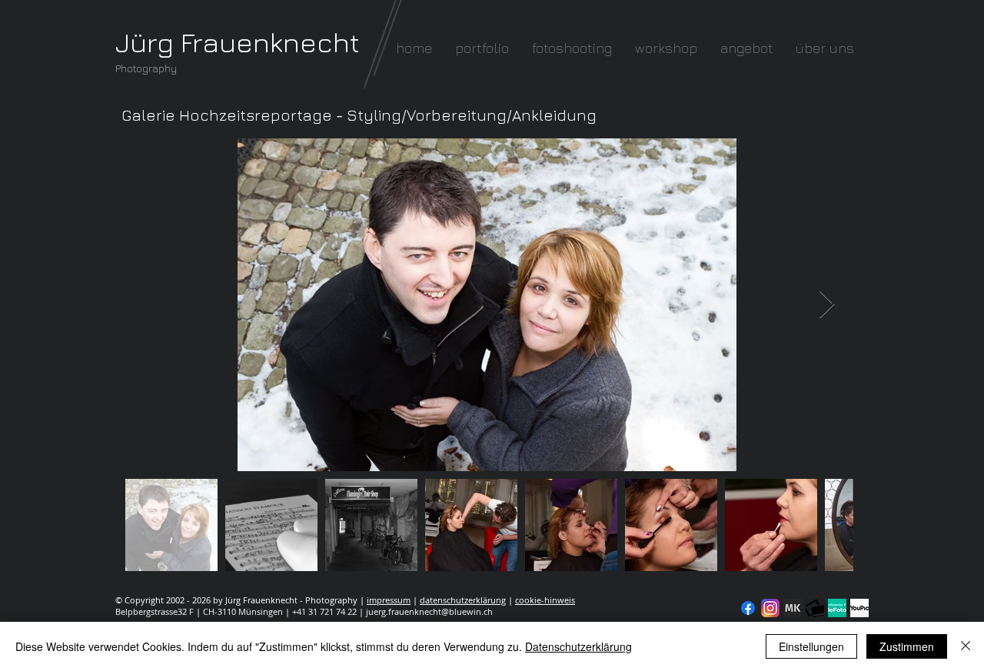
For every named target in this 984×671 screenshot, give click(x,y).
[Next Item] (827, 305)
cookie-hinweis (545, 600)
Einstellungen (811, 646)
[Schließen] (965, 646)
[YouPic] (859, 608)
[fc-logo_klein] (815, 608)
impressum (389, 600)
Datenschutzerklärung (578, 646)
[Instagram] (770, 608)
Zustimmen (906, 646)
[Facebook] (748, 608)
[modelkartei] (792, 608)
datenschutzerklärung (463, 600)
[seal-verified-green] (837, 608)
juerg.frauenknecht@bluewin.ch (429, 611)
